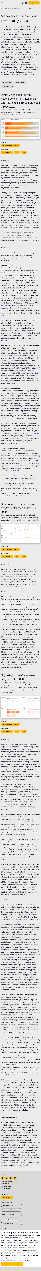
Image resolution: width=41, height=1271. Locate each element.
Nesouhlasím (7, 1264)
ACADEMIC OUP (17, 471)
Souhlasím (18, 1264)
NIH (13, 383)
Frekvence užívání (8, 86)
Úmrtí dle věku (7, 82)
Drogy (23, 9)
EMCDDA (4, 305)
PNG (24, 152)
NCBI (2, 315)
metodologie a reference (10, 145)
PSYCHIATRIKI (25, 408)
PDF (17, 152)
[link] (22, 2)
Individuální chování (12, 9)
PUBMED (35, 461)
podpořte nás (34, 3)
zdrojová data (7, 152)
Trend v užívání (20, 82)
